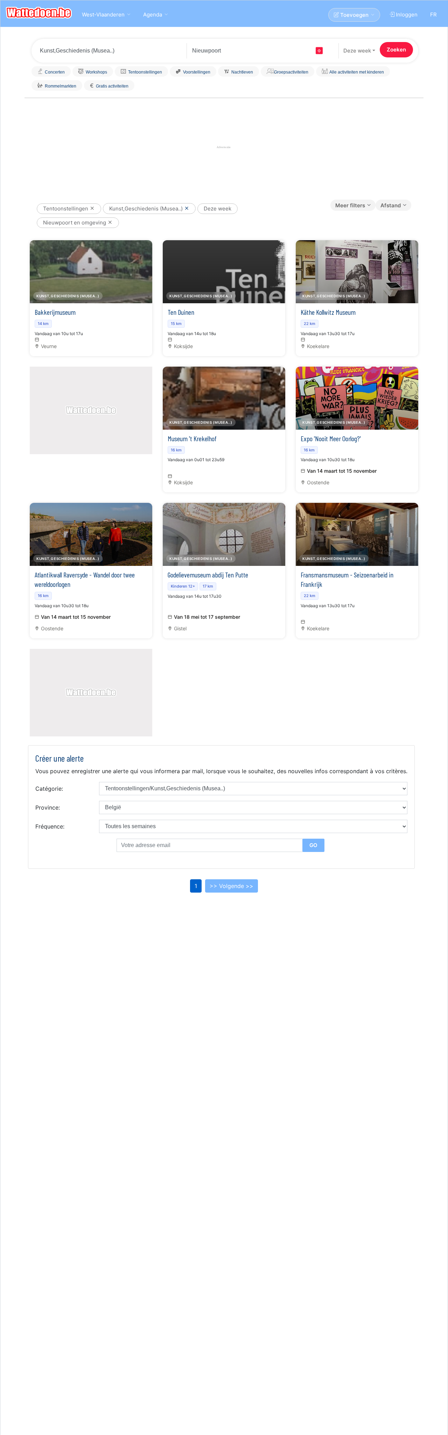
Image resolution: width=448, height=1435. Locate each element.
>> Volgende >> (231, 885)
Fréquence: (49, 826)
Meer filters (350, 205)
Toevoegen (354, 15)
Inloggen (406, 14)
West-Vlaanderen (103, 14)
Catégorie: (49, 788)
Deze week (357, 50)
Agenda (152, 14)
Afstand (390, 205)
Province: (47, 807)
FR (433, 14)
